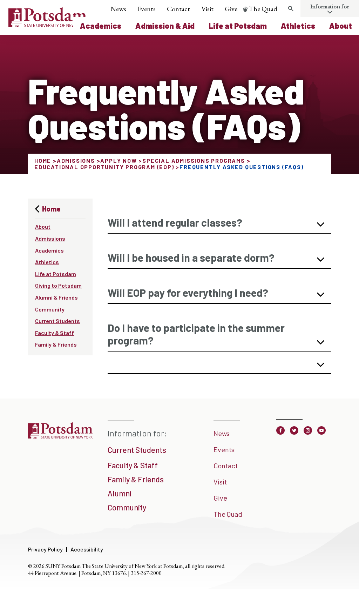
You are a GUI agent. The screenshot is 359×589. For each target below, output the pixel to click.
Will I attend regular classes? (175, 222)
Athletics (298, 25)
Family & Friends (56, 344)
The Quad (263, 8)
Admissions (76, 160)
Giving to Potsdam (58, 285)
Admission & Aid (165, 25)
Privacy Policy (45, 549)
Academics (100, 25)
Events (146, 8)
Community (50, 309)
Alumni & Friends (56, 297)
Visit (207, 8)
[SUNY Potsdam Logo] (47, 24)
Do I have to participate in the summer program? (196, 334)
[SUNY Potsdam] (60, 437)
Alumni (119, 493)
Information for (329, 6)
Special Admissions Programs (193, 160)
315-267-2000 (146, 573)
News (118, 8)
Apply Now (118, 160)
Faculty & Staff (54, 332)
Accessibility (86, 549)
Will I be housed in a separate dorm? (191, 257)
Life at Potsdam (238, 25)
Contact (178, 8)
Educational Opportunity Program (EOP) (104, 166)
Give (231, 8)
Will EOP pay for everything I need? (188, 292)
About (340, 25)
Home (42, 160)
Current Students (57, 320)
